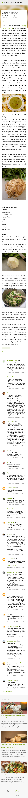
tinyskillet (10, 594)
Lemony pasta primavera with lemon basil (11, 774)
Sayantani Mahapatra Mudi (14, 662)
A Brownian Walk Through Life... (13, 2)
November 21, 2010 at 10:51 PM (16, 517)
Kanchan (9, 498)
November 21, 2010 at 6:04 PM (15, 458)
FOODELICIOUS (11, 565)
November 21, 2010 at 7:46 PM (15, 483)
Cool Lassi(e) (10, 393)
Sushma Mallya (11, 487)
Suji (8, 473)
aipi (8, 450)
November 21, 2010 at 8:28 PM (15, 493)
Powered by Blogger (15, 790)
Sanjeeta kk (10, 509)
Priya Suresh (10, 522)
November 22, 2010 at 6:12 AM (15, 567)
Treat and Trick (11, 376)
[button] (3, 21)
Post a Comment (7, 691)
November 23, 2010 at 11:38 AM (16, 589)
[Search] (26, 2)
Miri (8, 614)
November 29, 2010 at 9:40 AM (15, 621)
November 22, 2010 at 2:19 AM (15, 529)
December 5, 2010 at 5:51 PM (15, 636)
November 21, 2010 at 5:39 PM (15, 417)
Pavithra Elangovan (12, 626)
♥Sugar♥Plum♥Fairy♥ (13, 572)
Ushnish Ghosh (11, 641)
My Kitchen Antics (12, 360)
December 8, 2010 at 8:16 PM (15, 658)
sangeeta (9, 534)
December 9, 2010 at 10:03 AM (15, 676)
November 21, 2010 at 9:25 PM (15, 504)
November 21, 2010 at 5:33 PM (15, 388)
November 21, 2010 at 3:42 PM (15, 372)
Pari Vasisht (10, 558)
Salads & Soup (6, 348)
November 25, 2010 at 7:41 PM (15, 610)
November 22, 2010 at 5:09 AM (15, 554)
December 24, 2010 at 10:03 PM (16, 688)
